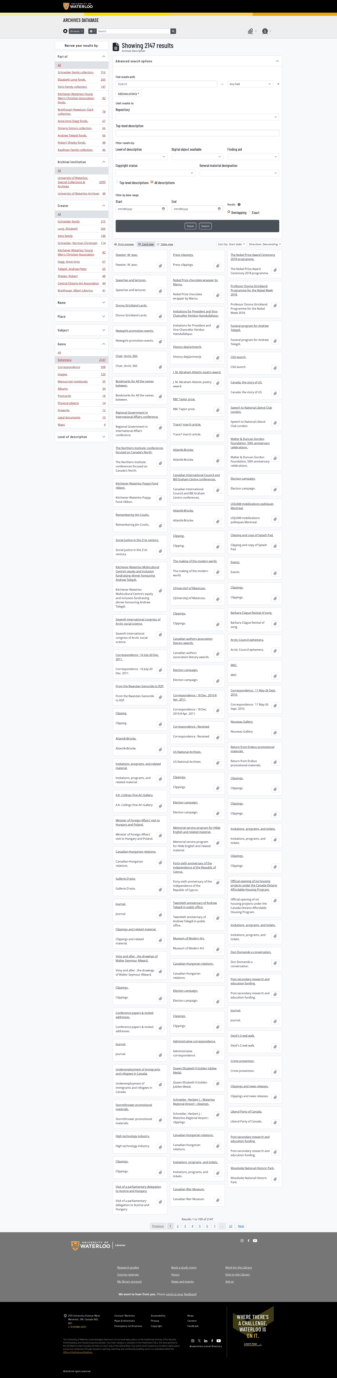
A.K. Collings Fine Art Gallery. (134, 795)
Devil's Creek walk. (243, 1036)
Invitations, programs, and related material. (138, 766)
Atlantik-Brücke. (183, 450)
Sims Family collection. (81, 87)
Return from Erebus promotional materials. (252, 749)
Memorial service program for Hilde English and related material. (196, 830)
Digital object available (186, 149)
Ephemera (81, 361)
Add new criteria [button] (127, 93)
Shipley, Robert (81, 277)
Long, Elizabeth (81, 229)
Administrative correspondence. (194, 1041)
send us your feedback (181, 1294)
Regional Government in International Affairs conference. (137, 415)
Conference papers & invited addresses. (134, 1015)
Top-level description (129, 126)
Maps (81, 425)
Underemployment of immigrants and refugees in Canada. (138, 1071)
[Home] (65, 31)
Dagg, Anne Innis (81, 262)
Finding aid (234, 149)
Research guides (128, 1267)
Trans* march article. (187, 424)
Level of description (72, 437)
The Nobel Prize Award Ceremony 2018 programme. (253, 257)
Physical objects (81, 404)
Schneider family (81, 222)
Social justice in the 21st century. (137, 540)
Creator (63, 205)
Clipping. (178, 536)
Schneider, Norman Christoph (81, 244)
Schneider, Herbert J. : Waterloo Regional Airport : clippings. (194, 1102)
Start (119, 201)
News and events (182, 1282)
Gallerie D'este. (126, 879)
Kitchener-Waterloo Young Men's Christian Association (81, 252)
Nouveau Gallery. (242, 722)
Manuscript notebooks (81, 382)
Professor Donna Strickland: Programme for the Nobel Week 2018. (252, 290)
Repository (123, 109)
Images (81, 375)
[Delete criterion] (278, 84)
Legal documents (81, 418)
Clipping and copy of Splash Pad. (252, 535)
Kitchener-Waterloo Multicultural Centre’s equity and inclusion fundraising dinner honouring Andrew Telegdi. (137, 573)
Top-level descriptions (134, 183)
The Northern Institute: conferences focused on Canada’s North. (139, 450)
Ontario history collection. (81, 129)
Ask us (229, 1282)
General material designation (218, 165)
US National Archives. (187, 752)
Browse (75, 31)
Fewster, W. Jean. (127, 255)
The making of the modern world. (195, 561)
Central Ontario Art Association (81, 284)
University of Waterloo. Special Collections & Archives (81, 182)
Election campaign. (243, 479)
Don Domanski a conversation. (251, 952)
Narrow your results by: (82, 45)
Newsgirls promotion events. (135, 331)
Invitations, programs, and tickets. (253, 829)
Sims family (81, 237)
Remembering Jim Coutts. (132, 515)
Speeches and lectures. (131, 280)
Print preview (125, 244)
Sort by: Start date (230, 244)
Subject (63, 330)
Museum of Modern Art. (189, 938)
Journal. (121, 904)
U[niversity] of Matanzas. (189, 588)
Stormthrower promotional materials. (134, 1107)
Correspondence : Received (191, 727)
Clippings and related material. (136, 929)
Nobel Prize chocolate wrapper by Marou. (195, 282)
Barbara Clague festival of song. (251, 613)
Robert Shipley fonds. (81, 143)
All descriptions (164, 183)
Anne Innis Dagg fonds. (81, 122)
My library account (129, 1282)
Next (241, 1226)
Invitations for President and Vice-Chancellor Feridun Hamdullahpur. (196, 313)
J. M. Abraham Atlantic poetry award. (197, 372)
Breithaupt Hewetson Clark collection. (81, 112)
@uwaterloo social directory (206, 1346)
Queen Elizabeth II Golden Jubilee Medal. (195, 1070)
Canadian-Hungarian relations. (136, 852)
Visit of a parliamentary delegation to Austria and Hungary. (138, 1189)
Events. (235, 562)
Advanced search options (134, 61)
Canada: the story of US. (246, 382)
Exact (255, 212)
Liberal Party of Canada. (246, 1111)
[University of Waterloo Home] (78, 6)
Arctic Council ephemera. (247, 640)
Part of (63, 56)
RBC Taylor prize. (184, 399)
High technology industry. (133, 1136)
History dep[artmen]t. (187, 347)
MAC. (234, 665)
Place (62, 316)
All (59, 65)
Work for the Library (238, 1267)
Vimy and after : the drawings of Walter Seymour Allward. (137, 958)
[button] (252, 31)
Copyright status (127, 165)
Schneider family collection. (81, 73)
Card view (147, 244)
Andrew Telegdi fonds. (81, 136)
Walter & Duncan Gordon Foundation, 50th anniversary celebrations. (250, 443)
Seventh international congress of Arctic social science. (138, 622)
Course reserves (128, 1274)
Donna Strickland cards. (131, 305)
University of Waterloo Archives (81, 194)
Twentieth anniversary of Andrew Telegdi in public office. (195, 905)
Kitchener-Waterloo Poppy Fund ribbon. (137, 486)
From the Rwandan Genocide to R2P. (140, 686)
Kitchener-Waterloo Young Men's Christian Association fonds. (81, 98)
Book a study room (183, 1267)
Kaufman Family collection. (81, 150)
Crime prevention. (243, 1061)
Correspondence (81, 368)
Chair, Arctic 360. (127, 356)
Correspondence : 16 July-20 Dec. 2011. (137, 657)
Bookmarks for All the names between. (135, 383)
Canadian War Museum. (189, 1189)
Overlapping (238, 212)
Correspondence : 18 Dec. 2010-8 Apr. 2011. (195, 697)
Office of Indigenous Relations (77, 1352)
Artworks (81, 411)
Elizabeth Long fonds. (81, 80)
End (174, 201)
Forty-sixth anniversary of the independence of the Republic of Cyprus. (194, 867)
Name (62, 302)
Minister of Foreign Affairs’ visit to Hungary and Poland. (138, 822)
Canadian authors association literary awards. (193, 641)
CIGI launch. (238, 357)
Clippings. (237, 587)
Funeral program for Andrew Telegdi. (250, 328)
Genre (62, 344)
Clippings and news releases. (250, 1086)
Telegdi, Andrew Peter (81, 270)
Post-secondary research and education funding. (250, 981)
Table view (166, 244)
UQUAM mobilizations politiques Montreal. (252, 506)
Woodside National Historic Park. (252, 1168)
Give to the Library (237, 1274)
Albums (81, 389)
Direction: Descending (264, 244)
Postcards (81, 397)
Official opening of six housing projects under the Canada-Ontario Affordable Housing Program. (254, 885)
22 (230, 1226)
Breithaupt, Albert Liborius (81, 291)
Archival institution (72, 162)
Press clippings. (183, 255)
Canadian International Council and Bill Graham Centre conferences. (196, 477)
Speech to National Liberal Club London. (251, 410)
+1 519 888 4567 (77, 1326)
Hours (175, 1274)
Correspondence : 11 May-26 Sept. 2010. (253, 692)
